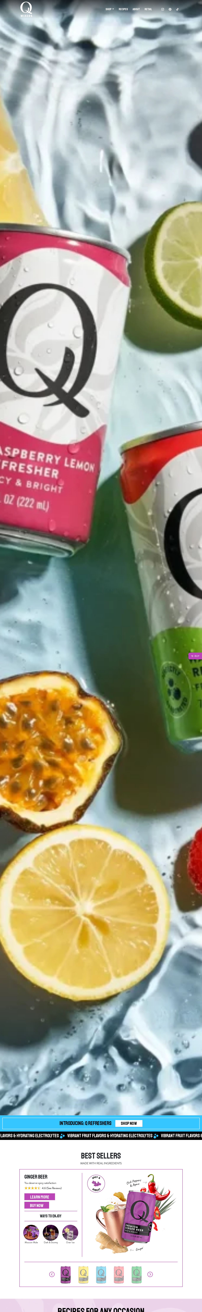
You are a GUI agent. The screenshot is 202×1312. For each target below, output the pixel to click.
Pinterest (170, 9)
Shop (108, 9)
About (136, 9)
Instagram (162, 9)
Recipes (123, 9)
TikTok (177, 9)
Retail (148, 9)
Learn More (39, 1197)
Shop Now (129, 1123)
